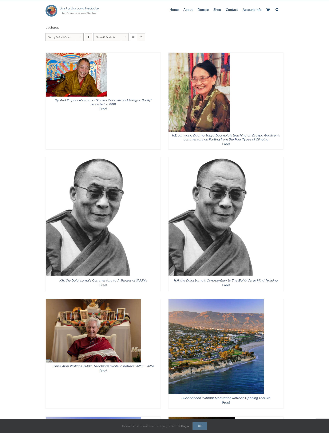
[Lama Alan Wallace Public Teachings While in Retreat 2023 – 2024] (93, 301)
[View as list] (141, 37)
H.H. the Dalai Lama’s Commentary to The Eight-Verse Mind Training (226, 280)
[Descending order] (88, 37)
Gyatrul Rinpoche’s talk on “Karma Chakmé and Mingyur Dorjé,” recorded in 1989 (103, 102)
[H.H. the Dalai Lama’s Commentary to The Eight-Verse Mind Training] (213, 160)
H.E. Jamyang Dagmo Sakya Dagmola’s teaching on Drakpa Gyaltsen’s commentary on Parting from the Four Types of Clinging (226, 137)
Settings (183, 425)
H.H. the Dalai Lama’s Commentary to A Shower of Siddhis (103, 280)
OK (200, 425)
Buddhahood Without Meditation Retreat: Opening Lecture (225, 398)
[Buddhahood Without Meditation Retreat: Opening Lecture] (216, 301)
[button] (277, 9)
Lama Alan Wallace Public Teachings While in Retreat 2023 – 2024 (103, 366)
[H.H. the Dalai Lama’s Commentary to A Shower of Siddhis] (91, 160)
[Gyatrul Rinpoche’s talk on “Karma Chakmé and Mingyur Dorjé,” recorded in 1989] (76, 55)
